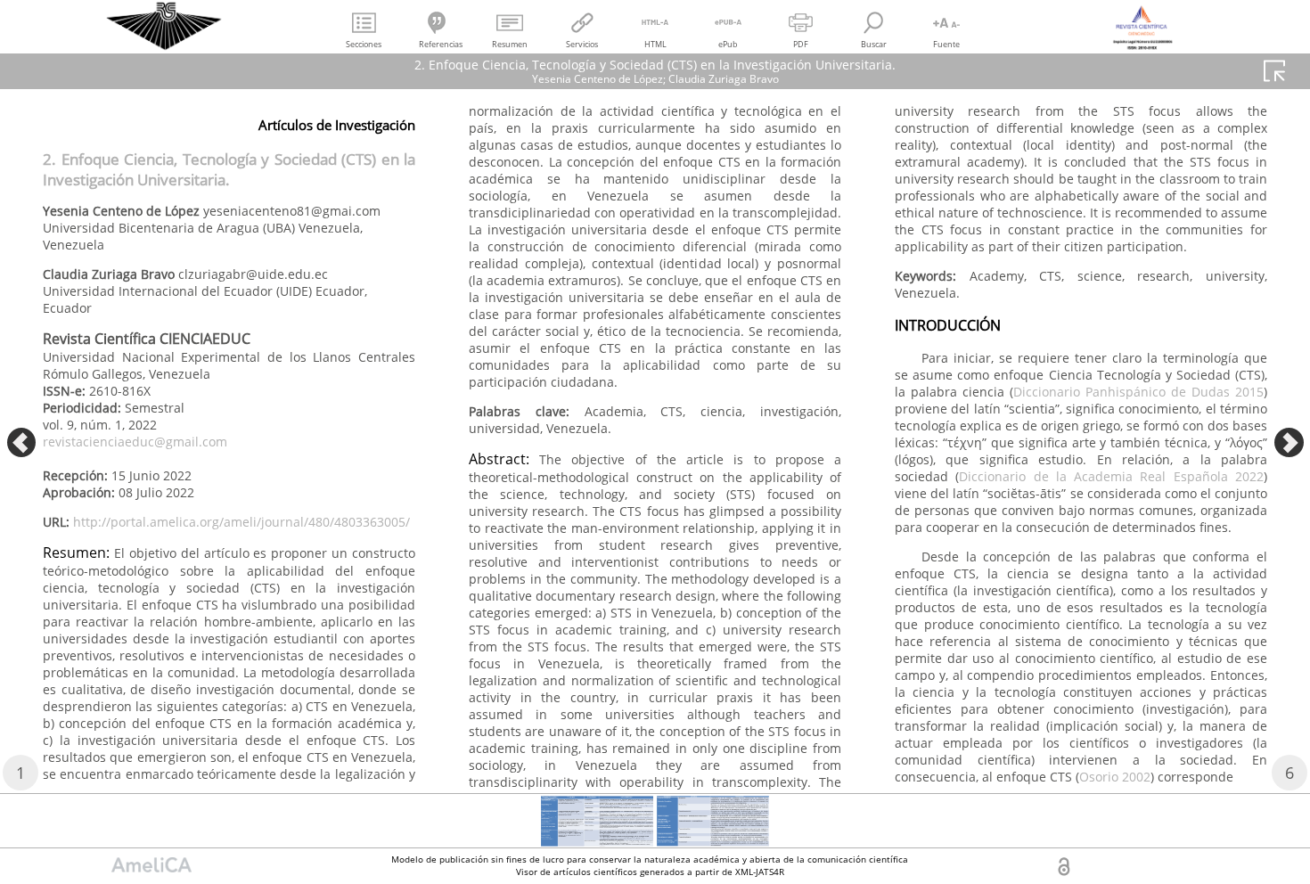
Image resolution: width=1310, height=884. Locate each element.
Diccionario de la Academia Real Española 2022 (1111, 476)
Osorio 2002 (1114, 776)
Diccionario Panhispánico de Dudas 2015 (1138, 391)
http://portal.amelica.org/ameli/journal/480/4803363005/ (241, 521)
